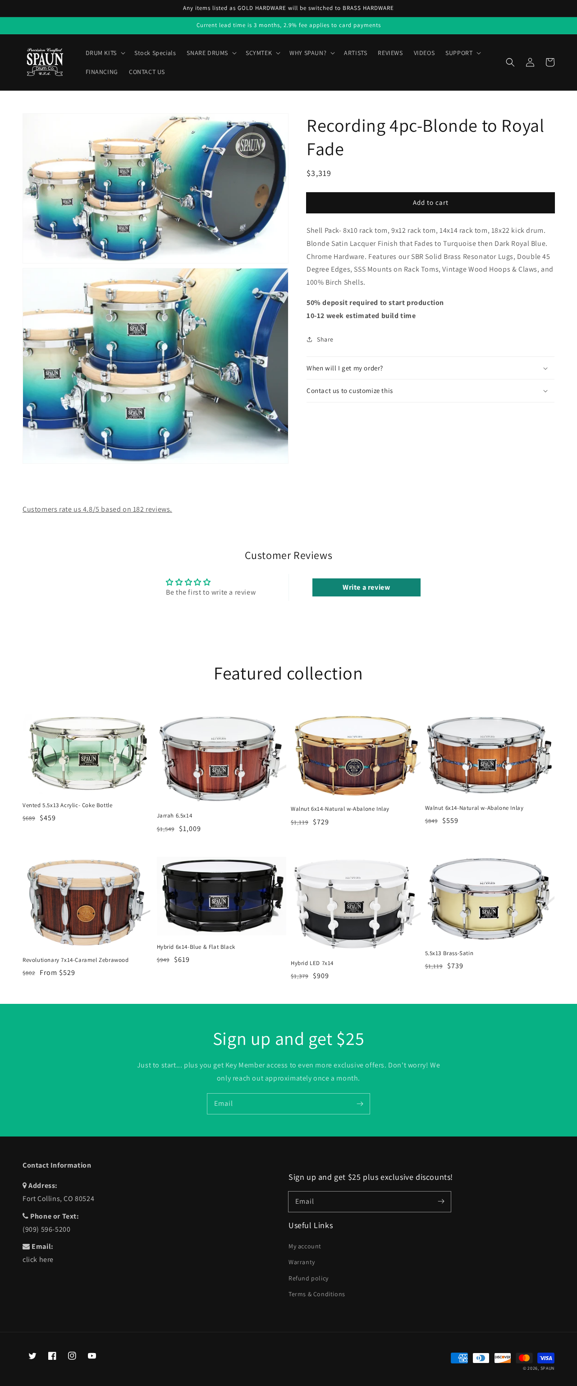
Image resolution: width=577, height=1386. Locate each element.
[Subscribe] (360, 1103)
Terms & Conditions (316, 1294)
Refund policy (308, 1278)
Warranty (301, 1262)
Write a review (366, 587)
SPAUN (547, 1368)
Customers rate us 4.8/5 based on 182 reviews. (97, 509)
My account (304, 1246)
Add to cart (431, 202)
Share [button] (325, 339)
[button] (510, 62)
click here (38, 1259)
